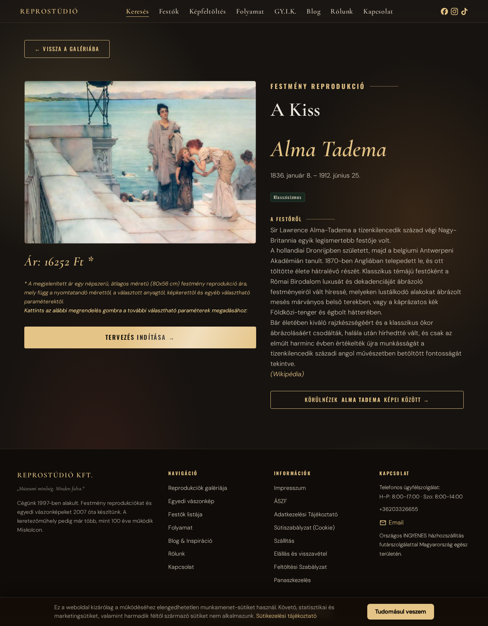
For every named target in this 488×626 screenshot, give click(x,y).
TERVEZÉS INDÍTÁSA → (140, 337)
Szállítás (284, 541)
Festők (169, 11)
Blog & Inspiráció (190, 541)
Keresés (137, 11)
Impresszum (290, 488)
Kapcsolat (378, 11)
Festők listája (185, 514)
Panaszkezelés (292, 580)
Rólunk (341, 11)
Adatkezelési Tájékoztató (306, 514)
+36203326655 (398, 509)
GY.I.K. (285, 11)
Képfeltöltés (207, 11)
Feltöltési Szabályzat (300, 567)
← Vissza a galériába (67, 49)
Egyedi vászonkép (191, 501)
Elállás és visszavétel (300, 553)
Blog (313, 11)
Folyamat (250, 11)
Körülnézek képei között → (367, 399)
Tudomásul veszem (400, 611)
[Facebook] (444, 11)
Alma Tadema (328, 149)
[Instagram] (454, 11)
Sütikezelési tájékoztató (286, 616)
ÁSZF (280, 501)
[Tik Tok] (464, 11)
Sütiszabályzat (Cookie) (304, 527)
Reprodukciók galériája (197, 488)
